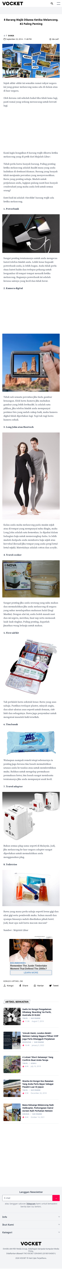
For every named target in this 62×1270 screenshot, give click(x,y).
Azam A (33, 1063)
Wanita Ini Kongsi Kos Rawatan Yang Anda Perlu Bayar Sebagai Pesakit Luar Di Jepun (37, 1084)
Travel (25, 1018)
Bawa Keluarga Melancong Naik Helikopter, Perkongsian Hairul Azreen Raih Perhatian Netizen (38, 1108)
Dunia (11, 35)
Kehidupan (26, 1042)
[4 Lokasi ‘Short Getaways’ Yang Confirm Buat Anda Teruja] (12, 1064)
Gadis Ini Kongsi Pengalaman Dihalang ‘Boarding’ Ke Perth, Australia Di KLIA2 (36, 1012)
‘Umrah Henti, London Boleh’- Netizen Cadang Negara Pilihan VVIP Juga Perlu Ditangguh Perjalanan (40, 1036)
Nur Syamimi (35, 1018)
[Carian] (52, 3)
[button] (58, 3)
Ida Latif (55, 39)
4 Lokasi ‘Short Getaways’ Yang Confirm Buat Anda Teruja (37, 1058)
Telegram (31, 1203)
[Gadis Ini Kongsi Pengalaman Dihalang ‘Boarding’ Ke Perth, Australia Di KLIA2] (12, 1016)
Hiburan (25, 1114)
